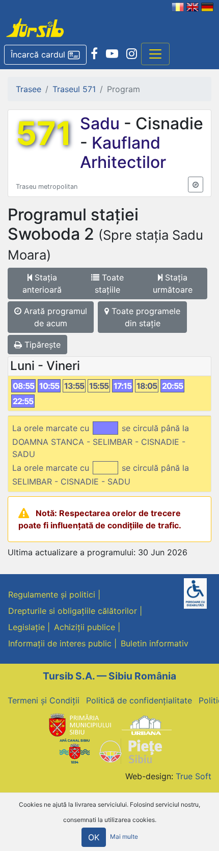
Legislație (26, 627)
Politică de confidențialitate (139, 700)
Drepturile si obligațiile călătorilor (72, 611)
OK (93, 837)
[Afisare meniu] (155, 54)
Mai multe (124, 836)
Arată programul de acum (54, 317)
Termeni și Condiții (43, 700)
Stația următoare (173, 283)
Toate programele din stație (144, 317)
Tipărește (41, 344)
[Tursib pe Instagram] (131, 54)
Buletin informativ (154, 643)
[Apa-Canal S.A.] (74, 750)
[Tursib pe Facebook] (94, 54)
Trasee (28, 89)
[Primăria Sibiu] (79, 725)
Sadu (102, 123)
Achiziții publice (84, 627)
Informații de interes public (60, 643)
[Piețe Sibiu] (130, 750)
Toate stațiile (109, 283)
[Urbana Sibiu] (146, 725)
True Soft (193, 776)
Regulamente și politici (51, 594)
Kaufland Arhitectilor (123, 152)
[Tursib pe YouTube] (112, 54)
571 (44, 133)
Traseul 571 (74, 89)
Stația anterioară (42, 283)
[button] (45, 55)
